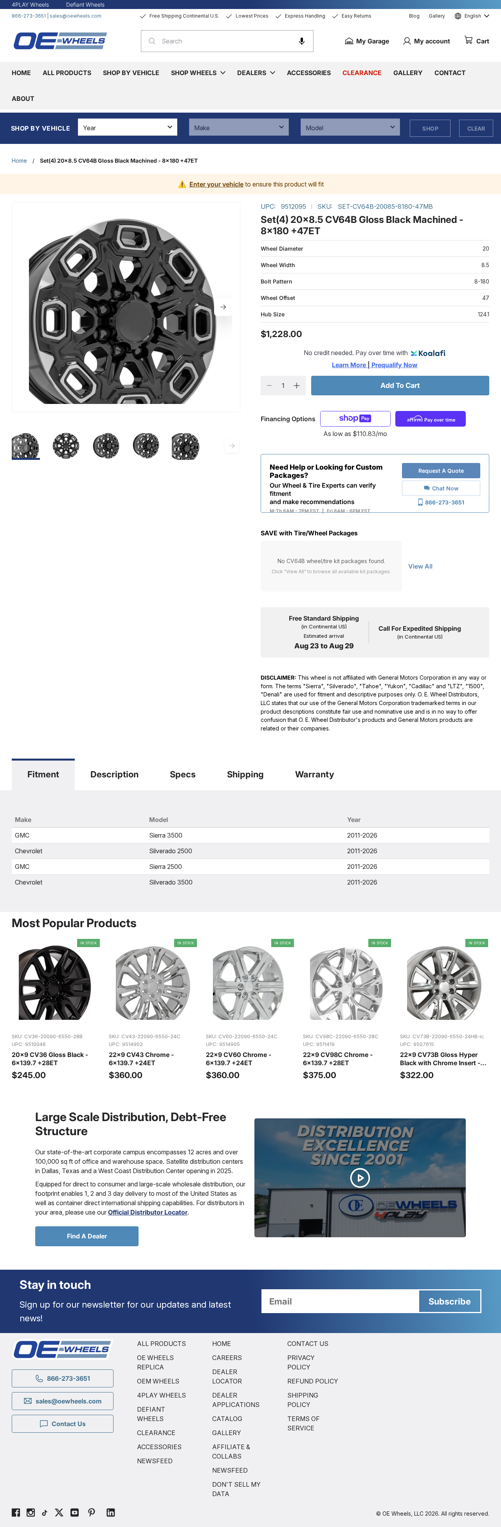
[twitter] (59, 1514)
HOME (221, 1344)
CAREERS (227, 1358)
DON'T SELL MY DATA (236, 1489)
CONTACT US (307, 1344)
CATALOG (227, 1419)
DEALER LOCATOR (227, 1376)
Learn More (350, 365)
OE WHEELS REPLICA (155, 1362)
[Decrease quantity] (269, 385)
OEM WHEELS (158, 1381)
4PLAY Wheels (30, 4)
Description (114, 774)
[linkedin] (111, 1513)
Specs (183, 774)
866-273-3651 (29, 16)
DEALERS (251, 73)
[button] (302, 41)
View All (420, 566)
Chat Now (445, 488)
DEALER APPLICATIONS (236, 1400)
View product (56, 1018)
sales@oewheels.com (75, 16)
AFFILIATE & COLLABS (231, 1451)
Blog (414, 16)
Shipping (245, 774)
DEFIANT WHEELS (151, 1414)
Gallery (437, 16)
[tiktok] (44, 1513)
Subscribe (450, 1301)
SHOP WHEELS (193, 73)
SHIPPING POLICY (302, 1400)
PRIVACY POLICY (301, 1362)
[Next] (223, 307)
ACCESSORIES (159, 1447)
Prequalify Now (394, 365)
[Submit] (150, 41)
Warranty (314, 774)
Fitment (43, 774)
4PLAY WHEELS (161, 1395)
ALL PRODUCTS (161, 1344)
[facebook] (16, 1513)
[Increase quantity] (297, 385)
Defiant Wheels (85, 4)
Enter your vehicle (216, 184)
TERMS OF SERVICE (303, 1423)
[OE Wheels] (61, 41)
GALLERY (226, 1433)
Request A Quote (441, 470)
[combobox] (227, 41)
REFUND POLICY (312, 1381)
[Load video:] (360, 1177)
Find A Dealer (87, 1236)
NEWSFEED (155, 1461)
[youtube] (74, 1513)
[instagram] (31, 1513)
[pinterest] (91, 1513)
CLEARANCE (156, 1433)
